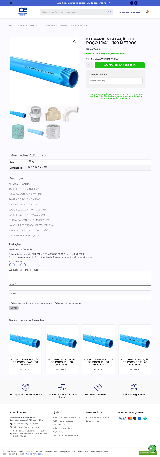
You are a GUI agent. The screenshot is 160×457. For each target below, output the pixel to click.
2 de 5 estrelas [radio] (13, 264)
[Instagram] (131, 3)
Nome (12, 284)
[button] (74, 41)
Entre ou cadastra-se (131, 12)
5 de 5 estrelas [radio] (24, 264)
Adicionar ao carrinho (120, 65)
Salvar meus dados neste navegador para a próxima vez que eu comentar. (46, 303)
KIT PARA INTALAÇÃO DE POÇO (28, 25)
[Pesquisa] (110, 12)
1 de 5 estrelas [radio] (10, 264)
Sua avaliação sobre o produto (24, 270)
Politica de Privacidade (32, 454)
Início (11, 25)
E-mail (12, 294)
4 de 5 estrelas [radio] (21, 264)
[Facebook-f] (136, 3)
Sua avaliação (16, 262)
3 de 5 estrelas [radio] (17, 264)
